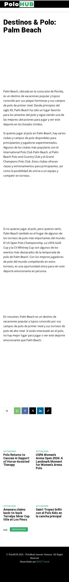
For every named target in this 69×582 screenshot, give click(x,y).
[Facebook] (25, 410)
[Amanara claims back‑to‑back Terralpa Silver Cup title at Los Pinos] (18, 489)
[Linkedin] (40, 410)
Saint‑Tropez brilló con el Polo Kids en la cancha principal (49, 513)
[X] (32, 410)
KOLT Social (43, 561)
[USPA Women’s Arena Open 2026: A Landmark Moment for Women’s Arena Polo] (51, 434)
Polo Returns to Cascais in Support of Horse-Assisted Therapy (16, 459)
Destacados (19, 529)
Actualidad (10, 451)
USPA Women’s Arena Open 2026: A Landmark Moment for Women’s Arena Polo (49, 461)
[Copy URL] (48, 410)
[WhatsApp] (17, 410)
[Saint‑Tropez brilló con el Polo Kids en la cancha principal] (51, 489)
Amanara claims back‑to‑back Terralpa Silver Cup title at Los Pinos (16, 514)
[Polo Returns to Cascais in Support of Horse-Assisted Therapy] (18, 434)
